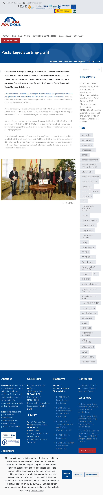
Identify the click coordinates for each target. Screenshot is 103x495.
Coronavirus (87, 186)
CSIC (84, 201)
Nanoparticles (88, 308)
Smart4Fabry (88, 356)
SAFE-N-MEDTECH (87, 340)
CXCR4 (85, 215)
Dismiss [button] (78, 475)
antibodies (86, 135)
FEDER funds (88, 257)
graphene (86, 274)
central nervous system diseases (89, 165)
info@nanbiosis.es (88, 388)
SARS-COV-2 (88, 346)
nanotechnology (89, 313)
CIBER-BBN (87, 171)
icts (95, 274)
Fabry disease (88, 247)
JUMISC (86, 279)
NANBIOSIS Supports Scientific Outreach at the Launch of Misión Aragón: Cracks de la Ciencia (90, 116)
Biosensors (87, 145)
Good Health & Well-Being (88, 268)
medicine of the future (89, 297)
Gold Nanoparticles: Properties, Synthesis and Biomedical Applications (88, 408)
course (85, 191)
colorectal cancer (90, 181)
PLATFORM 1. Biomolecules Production (63, 400)
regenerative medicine (87, 333)
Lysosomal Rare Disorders (89, 290)
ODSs (84, 322)
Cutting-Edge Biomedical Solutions (88, 208)
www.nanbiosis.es (86, 391)
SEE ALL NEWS (87, 450)
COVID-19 (87, 196)
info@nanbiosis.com (34, 3)
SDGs (84, 351)
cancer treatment (90, 159)
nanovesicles (87, 318)
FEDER (85, 252)
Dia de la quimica (89, 220)
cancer (85, 154)
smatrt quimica (88, 361)
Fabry (84, 242)
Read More (70, 203)
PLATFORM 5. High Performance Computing (65, 445)
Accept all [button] (66, 474)
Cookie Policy (37, 491)
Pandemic (86, 327)
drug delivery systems (87, 236)
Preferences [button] (91, 475)
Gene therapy (88, 262)
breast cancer (88, 149)
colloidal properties (90, 176)
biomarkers (87, 140)
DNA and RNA (88, 225)
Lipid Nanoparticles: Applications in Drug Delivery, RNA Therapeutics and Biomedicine (89, 101)
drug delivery (87, 230)
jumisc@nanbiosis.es (38, 424)
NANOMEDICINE (90, 303)
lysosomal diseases (90, 284)
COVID (95, 191)
